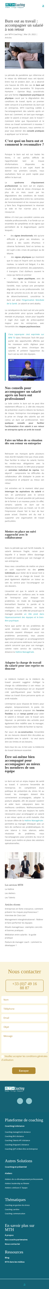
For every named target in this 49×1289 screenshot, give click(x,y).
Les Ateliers (10, 893)
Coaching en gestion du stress (17, 1205)
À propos (9, 1235)
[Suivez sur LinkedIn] (20, 1101)
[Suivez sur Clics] (29, 1101)
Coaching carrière (12, 1209)
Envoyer (24, 1070)
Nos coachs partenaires (16, 1239)
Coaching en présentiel (16, 1166)
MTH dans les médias (14, 1261)
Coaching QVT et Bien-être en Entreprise (21, 1149)
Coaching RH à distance (14, 1136)
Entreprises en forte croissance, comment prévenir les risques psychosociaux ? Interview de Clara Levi (24, 912)
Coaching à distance (14, 1126)
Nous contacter (12, 1244)
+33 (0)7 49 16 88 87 (24, 985)
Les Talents (10, 897)
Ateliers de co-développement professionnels (24, 1179)
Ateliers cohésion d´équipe (16, 1187)
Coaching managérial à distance (18, 1132)
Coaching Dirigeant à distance (17, 1144)
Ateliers (8, 1173)
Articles (8, 37)
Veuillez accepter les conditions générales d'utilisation (24, 1058)
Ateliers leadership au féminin (17, 1183)
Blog (7, 1257)
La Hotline (9, 889)
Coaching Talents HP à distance (17, 1140)
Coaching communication (15, 1213)
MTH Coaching (15, 34)
